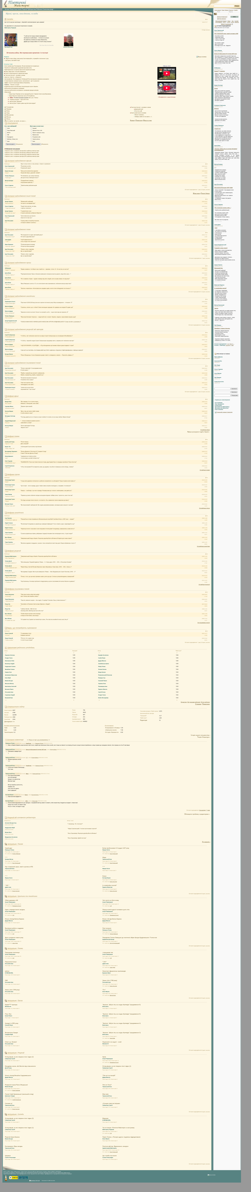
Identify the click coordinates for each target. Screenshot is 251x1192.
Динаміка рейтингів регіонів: (12, 725)
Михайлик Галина (10, 669)
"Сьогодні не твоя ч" (10, 572)
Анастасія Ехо (218, 361)
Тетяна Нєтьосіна (219, 381)
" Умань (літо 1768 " (10, 251)
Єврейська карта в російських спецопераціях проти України (21, 86)
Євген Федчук (218, 50)
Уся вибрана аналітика (203, 546)
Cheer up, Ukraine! (11, 1042)
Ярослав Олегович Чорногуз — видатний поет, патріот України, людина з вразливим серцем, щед (48, 317)
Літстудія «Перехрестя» (112, 732)
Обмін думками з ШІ (11, 900)
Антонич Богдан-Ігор (10, 823)
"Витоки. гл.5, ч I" (9, 453)
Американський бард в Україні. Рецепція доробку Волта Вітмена (39, 556)
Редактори (184, 702)
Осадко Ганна (8, 658)
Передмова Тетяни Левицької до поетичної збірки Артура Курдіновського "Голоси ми (129, 937)
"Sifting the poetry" (9, 610)
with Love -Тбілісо (33, 97)
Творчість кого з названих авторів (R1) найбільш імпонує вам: (22, 150)
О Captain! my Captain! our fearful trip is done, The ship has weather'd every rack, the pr (44, 619)
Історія (236, 21)
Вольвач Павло (9, 689)
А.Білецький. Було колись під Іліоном (31, 446)
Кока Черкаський (219, 30)
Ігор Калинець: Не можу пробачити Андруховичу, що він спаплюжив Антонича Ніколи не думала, (48, 581)
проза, (16, 13)
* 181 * (216, 227)
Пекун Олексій (9, 633)
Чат (233, 21)
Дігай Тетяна (8, 1068)
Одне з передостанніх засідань (15, 909)
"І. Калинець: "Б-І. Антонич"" (75, 824)
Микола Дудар (9, 306)
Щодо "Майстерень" (16, 1171)
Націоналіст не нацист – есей (111, 1042)
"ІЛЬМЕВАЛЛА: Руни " (10, 463)
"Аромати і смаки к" (10, 496)
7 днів (232, 345)
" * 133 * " (7, 241)
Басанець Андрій (9, 663)
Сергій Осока (101, 692)
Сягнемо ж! (8, 1103)
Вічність (237, 22)
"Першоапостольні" (10, 236)
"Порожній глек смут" (10, 213)
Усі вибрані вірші (205, 430)
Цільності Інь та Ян (37, 130)
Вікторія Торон (9, 504)
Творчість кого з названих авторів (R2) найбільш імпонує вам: (22, 154)
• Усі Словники (218, 402)
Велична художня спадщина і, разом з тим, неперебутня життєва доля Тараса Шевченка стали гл (48, 543)
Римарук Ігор (101, 677)
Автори (7, 9)
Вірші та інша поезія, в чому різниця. (30, 163)
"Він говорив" (8, 403)
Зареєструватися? (222, 16)
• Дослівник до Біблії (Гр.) (221, 408)
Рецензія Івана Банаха (12, 1137)
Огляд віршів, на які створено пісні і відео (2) (19, 1057)
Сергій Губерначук (10, 334)
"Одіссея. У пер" (9, 443)
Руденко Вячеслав (107, 887)
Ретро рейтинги (205, 702)
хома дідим (217, 224)
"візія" (6, 458)
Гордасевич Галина (10, 666)
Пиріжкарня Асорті (10, 301)
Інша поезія (18, 9)
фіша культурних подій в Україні (198, 432)
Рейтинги (39, 9)
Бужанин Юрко (106, 973)
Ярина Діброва (218, 356)
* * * (215, 167)
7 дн (228, 344)
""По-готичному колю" (10, 187)
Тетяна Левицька (219, 125)
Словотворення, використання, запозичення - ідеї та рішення (22, 81)
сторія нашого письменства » (200, 735)
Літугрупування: (109, 725)
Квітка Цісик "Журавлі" (16, 101)
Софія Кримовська (16, 1099)
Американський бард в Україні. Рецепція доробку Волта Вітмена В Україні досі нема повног (46, 538)
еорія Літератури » (203, 737)
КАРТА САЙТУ (6, 1171)
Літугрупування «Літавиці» (112, 727)
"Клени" (7, 172)
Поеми (12, 9)
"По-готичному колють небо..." (222, 207)
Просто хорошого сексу (38, 132)
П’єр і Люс (8, 1014)
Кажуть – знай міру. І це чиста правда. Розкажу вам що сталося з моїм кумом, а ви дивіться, (46, 490)
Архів (104, 1057)
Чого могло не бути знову (110, 900)
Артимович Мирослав (11, 675)
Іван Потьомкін (218, 184)
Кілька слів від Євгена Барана (14, 919)
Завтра (216, 308)
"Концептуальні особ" (10, 534)
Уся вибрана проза (204, 508)
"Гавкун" (7, 501)
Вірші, (9, 13)
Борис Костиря (218, 85)
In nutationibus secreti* (220, 288)
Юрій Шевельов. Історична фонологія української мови (20, 69)
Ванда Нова (8, 401)
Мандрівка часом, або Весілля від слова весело (20, 1066)
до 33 (224, 22)
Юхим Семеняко (16, 1090)
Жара (27, 773)
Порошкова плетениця (12, 952)
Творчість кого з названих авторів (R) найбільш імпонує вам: (22, 152)
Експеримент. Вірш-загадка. (14, 1146)
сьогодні (228, 345)
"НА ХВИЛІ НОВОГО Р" (11, 563)
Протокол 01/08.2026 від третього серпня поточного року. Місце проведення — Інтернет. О (46, 302)
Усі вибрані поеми (205, 470)
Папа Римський (11, 130)
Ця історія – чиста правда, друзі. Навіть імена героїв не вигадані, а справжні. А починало (45, 485)
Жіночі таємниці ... (140, 114)
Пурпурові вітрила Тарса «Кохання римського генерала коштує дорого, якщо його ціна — (45, 274)
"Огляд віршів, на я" (10, 336)
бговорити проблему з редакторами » (197, 814)
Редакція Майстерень (10, 556)
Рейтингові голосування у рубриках (14, 88)
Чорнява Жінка (9, 406)
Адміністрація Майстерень (109, 1148)
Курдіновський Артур (108, 939)
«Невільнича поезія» (111, 730)
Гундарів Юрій (9, 1034)
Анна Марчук (217, 373)
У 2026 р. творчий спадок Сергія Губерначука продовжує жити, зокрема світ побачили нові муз (47, 340)
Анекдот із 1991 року (11, 1023)
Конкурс (231, 10)
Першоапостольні (10, 962)
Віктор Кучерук (218, 164)
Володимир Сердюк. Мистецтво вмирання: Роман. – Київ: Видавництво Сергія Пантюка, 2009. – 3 (48, 571)
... (233, 344)
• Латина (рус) (218, 405)
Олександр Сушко (10, 480)
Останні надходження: (220, 344)
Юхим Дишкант (9, 456)
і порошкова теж (107, 952)
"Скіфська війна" (9, 640)
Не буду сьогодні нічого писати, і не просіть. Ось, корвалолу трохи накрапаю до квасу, (45, 500)
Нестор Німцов (9, 411)
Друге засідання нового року (14, 937)
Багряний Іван (9, 697)
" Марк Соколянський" (10, 577)
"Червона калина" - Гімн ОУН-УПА (19, 99)
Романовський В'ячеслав (105, 675)
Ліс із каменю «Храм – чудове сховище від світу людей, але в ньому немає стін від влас (45, 278)
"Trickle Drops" (8, 615)
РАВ (6, 980)
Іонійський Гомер (9, 441)
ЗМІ (8, 134)
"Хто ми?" (7, 635)
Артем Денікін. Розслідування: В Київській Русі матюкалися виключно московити (27, 79)
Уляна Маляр (8, 494)
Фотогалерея (219, 21)
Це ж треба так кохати (109, 1155)
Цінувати (8, 1155)
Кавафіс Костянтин (103, 655)
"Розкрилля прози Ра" (10, 356)
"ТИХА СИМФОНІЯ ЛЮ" (11, 567)
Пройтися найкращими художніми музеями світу (18, 68)
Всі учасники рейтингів (194, 702)
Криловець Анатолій (10, 686)
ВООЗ (8, 132)
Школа (226, 10)
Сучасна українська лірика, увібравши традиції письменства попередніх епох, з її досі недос (46, 533)
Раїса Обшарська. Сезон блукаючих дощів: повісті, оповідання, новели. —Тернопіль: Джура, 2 (47, 355)
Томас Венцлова (9, 594)
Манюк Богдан (9, 680)
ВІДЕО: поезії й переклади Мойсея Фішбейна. (17, 82)
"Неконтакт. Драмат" (10, 246)
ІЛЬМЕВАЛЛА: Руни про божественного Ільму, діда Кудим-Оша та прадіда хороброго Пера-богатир (48, 462)
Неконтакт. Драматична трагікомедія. (114, 971)
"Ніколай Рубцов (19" (10, 379)
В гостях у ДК (138, 111)
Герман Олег (8, 672)
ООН (8, 128)
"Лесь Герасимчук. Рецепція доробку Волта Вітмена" (82, 833)
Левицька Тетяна (10, 743)
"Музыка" (7, 422)
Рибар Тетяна (101, 666)
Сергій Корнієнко (9, 465)
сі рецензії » (206, 842)
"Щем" (6, 413)
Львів (5, 727)
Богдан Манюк (9, 354)
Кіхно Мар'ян (105, 991)
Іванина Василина (68, 47)
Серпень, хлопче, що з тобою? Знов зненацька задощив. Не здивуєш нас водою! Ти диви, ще (47, 307)
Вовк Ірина (105, 1006)
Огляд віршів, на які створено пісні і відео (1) (116, 1066)
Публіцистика (32, 9)
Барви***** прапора (219, 71)
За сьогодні (202, 810)
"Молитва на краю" (9, 408)
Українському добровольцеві (29, 185)
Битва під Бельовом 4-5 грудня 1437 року (225, 53)
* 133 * (104, 962)
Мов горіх (105, 1094)
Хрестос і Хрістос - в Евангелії (13, 77)
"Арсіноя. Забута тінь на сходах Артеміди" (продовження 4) (121, 1023)
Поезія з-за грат (14, 84)
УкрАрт (236, 10)
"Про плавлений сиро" (10, 168)
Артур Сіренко (218, 264)
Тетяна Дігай (8, 561)
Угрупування (218, 22)
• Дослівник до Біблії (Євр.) (221, 406)
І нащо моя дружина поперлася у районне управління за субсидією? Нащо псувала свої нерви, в (48, 481)
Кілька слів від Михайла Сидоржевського (18, 1075)
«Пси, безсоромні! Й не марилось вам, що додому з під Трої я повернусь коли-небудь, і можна (47, 467)
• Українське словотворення (222, 399)
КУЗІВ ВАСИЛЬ (9, 973)
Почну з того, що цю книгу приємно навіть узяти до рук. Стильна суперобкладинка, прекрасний (47, 576)
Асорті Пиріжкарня (10, 902)
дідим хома (34, 800)
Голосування (217, 10)
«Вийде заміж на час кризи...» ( (143, 116)
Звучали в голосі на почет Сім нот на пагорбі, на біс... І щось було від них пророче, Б (44, 312)
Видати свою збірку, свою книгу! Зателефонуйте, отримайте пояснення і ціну (27, 58)
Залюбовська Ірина (103, 663)
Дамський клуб (139, 109)
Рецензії (24, 9)
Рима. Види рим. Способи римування (15, 71)
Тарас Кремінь (9, 532)
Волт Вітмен (8, 537)
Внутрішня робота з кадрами (14, 928)
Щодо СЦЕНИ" (51, 1171)
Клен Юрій (8, 677)
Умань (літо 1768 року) (109, 980)
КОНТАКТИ (58, 1171)
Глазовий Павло (102, 680)
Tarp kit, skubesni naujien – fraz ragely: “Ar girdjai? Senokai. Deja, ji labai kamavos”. (43, 600)
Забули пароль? (221, 18)
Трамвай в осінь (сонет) (220, 248)
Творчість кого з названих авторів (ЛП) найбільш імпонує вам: (22, 156)
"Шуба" (7, 481)
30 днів (203, 189)
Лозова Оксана (102, 669)
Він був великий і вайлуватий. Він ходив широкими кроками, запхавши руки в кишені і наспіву (47, 505)
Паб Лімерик (217, 325)
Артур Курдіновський (220, 244)
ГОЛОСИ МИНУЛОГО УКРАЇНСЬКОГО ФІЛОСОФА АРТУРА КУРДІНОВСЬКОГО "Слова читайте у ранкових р (50, 321)
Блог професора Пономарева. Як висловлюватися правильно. (22, 66)
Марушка (105, 1118)
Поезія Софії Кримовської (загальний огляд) (19, 1094)
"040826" (7, 217)
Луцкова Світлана (10, 655)
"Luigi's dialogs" (8, 606)
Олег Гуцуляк (8, 461)
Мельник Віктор (9, 683)
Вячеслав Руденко (219, 285)
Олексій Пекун (9, 1025)
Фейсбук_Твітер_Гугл (12, 139)
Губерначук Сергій (10, 1058)
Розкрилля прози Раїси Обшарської (16, 1085)
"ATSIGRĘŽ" (8, 596)
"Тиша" (7, 491)
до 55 (228, 22)
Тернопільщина (8, 732)
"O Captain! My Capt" (10, 620)
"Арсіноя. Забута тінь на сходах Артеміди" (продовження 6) (121, 1004)
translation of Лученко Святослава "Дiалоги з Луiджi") (35, 604)
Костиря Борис (9, 794)
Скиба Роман (101, 658)
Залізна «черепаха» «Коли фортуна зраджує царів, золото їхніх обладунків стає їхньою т (46, 288)
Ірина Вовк (217, 145)
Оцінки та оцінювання (45, 163)
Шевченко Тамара (10, 1096)
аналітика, (25, 13)
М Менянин (217, 67)
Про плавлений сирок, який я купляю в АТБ (226, 33)
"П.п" (104, 990)
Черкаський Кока (10, 749)
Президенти (10, 137)
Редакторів (143, 720)
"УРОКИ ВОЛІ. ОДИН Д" (11, 520)
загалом (208, 189)
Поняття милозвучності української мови (16, 73)
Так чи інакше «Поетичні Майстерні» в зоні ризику (118, 1127)
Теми (223, 10)
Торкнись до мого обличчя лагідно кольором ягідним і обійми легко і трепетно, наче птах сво (46, 495)
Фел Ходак (217, 365)
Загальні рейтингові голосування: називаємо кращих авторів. (22, 90)
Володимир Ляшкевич (11, 451)
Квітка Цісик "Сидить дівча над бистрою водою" (23, 103)
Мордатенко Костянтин (11, 837)
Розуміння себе (36, 137)
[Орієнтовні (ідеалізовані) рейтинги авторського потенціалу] (6, 653)
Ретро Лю (7, 604)
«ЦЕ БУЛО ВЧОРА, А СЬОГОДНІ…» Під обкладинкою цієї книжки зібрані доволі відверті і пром (47, 345)
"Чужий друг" (8, 177)
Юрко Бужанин (9, 244)
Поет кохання (106, 928)
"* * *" (6, 182)
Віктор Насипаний (219, 305)
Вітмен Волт (8, 832)
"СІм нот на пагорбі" (108, 1075)
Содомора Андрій (10, 695)
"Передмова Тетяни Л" (10, 322)
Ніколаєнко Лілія (9, 660)
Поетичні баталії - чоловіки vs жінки (15, 75)
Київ (5, 730)
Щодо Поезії (24, 1171)
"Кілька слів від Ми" (10, 346)
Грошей (34, 128)
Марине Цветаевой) (26, 406)
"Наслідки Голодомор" (10, 524)
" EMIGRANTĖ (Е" (9, 601)
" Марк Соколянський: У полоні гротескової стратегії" (82, 828)
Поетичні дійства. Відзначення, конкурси (115, 1146)
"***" (6, 222)
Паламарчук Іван (102, 686)
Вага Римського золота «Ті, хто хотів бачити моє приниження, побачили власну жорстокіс (46, 283)
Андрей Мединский (10, 420)
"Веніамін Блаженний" (10, 375)
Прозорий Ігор (8, 47)
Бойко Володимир (103, 697)
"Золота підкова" (9, 486)
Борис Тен (8, 446)
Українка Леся (102, 683)
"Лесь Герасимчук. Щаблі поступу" (77, 838)
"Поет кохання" (9, 317)
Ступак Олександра (10, 1157)
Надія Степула (9, 523)
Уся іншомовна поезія (203, 622)
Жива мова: (7, 92)
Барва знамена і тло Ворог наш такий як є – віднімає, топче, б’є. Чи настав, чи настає (44, 269)
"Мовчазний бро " (9, 203)
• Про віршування (219, 404)
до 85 (232, 22)
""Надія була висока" (10, 208)
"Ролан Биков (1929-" (10, 384)
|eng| (51, 9)
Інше (8, 141)
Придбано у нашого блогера (222, 328)
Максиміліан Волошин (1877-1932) (223, 187)
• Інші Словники (218, 409)
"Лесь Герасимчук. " (10, 539)
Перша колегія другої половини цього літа (115, 909)
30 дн (231, 344)
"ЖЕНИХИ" (7, 467)
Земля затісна (36, 139)
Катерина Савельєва (220, 105)
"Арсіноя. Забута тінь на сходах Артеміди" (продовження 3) (121, 1032)
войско (7, 971)
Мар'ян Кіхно (113, 995)
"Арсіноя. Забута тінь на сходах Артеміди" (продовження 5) (121, 1014)
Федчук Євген (53, 749)
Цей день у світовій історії (12, 60)
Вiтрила (216, 108)
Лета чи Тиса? (107, 1085)
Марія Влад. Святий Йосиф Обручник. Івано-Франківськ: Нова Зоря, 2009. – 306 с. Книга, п (46, 567)
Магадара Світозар (10, 416)
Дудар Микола (102, 660)
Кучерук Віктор (35, 757)
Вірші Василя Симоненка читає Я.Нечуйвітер (22, 96)
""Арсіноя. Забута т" (10, 274)
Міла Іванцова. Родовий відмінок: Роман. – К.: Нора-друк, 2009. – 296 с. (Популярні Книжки (46, 562)
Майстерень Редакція (10, 27)
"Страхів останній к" (10, 389)
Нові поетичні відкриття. (14, 796)
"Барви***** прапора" (10, 270)
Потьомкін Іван (9, 692)
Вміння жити (35, 134)
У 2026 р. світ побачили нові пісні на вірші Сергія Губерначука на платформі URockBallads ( (46, 336)
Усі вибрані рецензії (204, 584)
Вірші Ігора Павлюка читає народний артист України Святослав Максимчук (30, 94)
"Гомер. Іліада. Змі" (10, 448)
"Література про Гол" (10, 529)
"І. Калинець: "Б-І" (9, 582)
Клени (216, 88)
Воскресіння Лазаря (11, 1032)
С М (111, 905)
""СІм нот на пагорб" (10, 351)
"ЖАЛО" (7, 427)
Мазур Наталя (101, 672)
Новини (224, 21)
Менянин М (8, 1006)
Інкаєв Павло (8, 1015)
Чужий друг (217, 128)
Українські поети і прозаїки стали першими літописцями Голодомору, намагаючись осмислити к (47, 528)
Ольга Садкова (218, 204)
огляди (34, 13)
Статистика (46, 9)
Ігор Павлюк (8, 518)
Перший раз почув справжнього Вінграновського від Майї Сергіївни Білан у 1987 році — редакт (47, 519)
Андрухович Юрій (10, 827)
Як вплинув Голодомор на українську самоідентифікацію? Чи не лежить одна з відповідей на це (47, 524)
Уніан (228, 21)
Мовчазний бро (218, 268)
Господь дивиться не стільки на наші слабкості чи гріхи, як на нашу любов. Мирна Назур (45, 417)
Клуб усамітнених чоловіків (138, 113)
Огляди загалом (206, 30)
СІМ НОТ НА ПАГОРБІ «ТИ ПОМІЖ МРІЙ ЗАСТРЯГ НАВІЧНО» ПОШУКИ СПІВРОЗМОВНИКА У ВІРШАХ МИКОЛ (52, 350)
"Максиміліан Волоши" (10, 370)
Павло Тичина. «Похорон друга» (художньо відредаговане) (121, 1137)
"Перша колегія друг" (10, 303)
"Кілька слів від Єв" (9, 308)
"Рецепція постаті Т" (10, 544)
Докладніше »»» (9, 721)
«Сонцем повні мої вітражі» (111, 1103)
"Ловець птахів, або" (10, 505)
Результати (19, 144)
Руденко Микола (102, 689)
